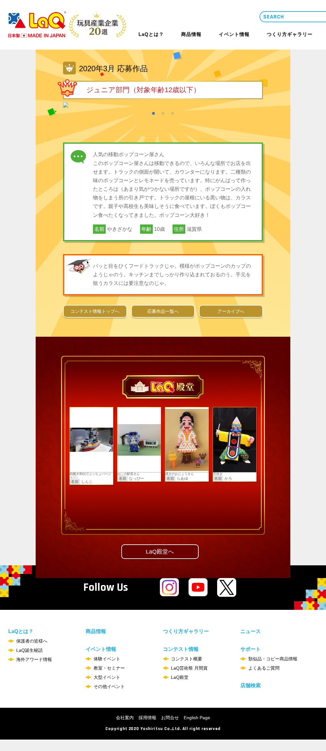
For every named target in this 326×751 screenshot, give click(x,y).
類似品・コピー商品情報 (272, 658)
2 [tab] (163, 112)
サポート (250, 649)
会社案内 (125, 717)
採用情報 (147, 717)
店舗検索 (250, 685)
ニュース (250, 631)
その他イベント (109, 686)
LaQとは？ (151, 34)
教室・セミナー (109, 668)
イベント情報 (234, 34)
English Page (197, 717)
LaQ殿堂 (179, 677)
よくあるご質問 (264, 668)
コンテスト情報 (181, 649)
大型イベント (107, 677)
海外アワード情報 (34, 659)
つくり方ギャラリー (290, 34)
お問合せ (170, 717)
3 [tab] (172, 112)
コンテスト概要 (186, 658)
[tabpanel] (163, 104)
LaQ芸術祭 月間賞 (189, 668)
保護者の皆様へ (31, 641)
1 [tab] (153, 112)
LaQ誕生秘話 (29, 650)
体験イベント (107, 658)
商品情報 (191, 34)
